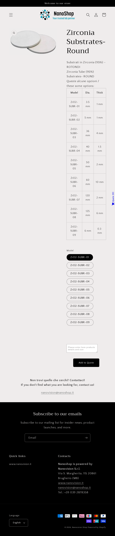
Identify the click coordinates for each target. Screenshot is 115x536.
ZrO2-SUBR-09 (80, 322)
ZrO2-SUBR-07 (79, 306)
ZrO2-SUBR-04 (80, 281)
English (17, 522)
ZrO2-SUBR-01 (79, 257)
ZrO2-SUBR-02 (80, 265)
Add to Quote (86, 362)
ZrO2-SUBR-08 (80, 314)
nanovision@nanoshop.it (57, 392)
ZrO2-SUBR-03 (80, 273)
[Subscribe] (86, 438)
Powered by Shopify (97, 527)
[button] (11, 15)
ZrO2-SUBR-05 (80, 289)
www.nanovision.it (20, 464)
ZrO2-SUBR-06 (80, 298)
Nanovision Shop (79, 527)
